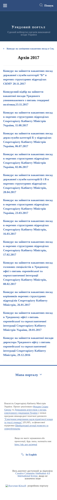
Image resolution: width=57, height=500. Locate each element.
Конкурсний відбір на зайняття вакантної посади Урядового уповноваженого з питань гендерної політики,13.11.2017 (26, 98)
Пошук (48, 5)
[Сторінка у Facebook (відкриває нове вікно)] (22, 462)
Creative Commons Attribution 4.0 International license (32, 474)
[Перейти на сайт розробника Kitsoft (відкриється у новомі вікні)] (16, 486)
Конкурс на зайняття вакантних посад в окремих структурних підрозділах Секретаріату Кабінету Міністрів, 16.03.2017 (28, 227)
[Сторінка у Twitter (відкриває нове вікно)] (28, 462)
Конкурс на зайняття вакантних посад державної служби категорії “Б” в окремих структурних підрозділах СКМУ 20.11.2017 (28, 77)
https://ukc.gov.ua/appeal (26, 444)
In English (31, 454)
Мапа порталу (26, 375)
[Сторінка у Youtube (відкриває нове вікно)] (34, 462)
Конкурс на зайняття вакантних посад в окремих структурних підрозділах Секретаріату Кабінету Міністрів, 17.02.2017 (28, 248)
